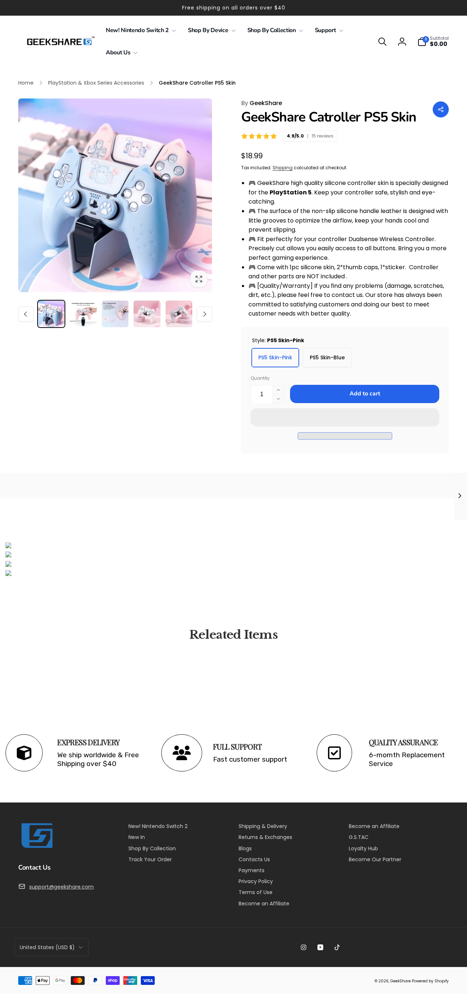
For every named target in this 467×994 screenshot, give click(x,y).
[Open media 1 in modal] (115, 195)
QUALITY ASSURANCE (403, 742)
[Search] (382, 42)
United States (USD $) (47, 947)
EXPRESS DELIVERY (88, 742)
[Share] (441, 109)
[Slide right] (204, 314)
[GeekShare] (36, 847)
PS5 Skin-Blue (327, 357)
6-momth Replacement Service (407, 759)
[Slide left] (26, 314)
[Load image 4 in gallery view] (147, 314)
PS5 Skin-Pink (275, 357)
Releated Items (233, 634)
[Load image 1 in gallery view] (51, 314)
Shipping (283, 168)
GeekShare (261, 103)
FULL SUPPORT (237, 746)
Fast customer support (250, 759)
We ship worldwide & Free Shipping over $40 (99, 759)
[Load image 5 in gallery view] (179, 314)
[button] (345, 417)
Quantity (260, 378)
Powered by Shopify (430, 981)
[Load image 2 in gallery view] (83, 314)
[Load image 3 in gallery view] (115, 314)
